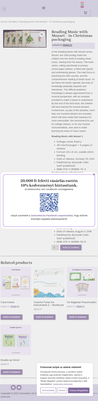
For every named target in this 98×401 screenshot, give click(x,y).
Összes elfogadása (79, 390)
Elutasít (62, 390)
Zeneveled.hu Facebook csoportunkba (52, 215)
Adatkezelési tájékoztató (63, 384)
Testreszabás (48, 390)
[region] (65, 379)
